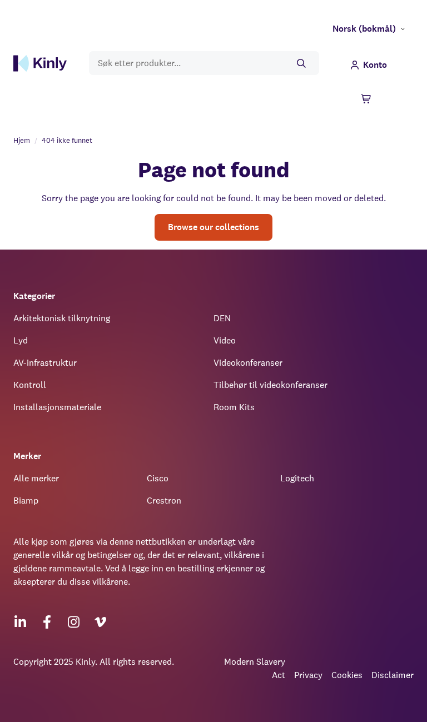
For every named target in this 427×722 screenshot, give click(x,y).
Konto (375, 65)
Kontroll (29, 385)
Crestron (164, 500)
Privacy (308, 675)
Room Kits (234, 407)
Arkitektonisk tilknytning (61, 318)
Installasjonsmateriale (57, 407)
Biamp (25, 500)
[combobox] (204, 63)
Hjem (21, 140)
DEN (222, 318)
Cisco (157, 478)
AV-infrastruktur (45, 363)
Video (225, 340)
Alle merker (36, 478)
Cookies (347, 675)
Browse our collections (213, 227)
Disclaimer (392, 675)
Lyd (20, 340)
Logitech (297, 478)
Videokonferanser (248, 363)
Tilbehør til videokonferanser (270, 385)
